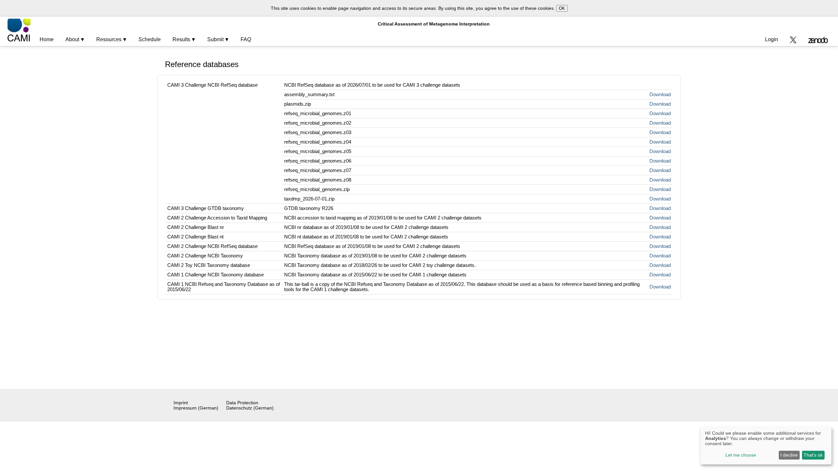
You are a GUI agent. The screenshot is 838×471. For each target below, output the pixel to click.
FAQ (246, 39)
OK (562, 8)
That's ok (813, 455)
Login (771, 39)
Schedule (149, 39)
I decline (789, 455)
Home (47, 39)
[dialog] (766, 445)
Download (660, 94)
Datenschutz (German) (250, 407)
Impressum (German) (195, 407)
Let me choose (740, 455)
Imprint (180, 402)
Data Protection (242, 402)
